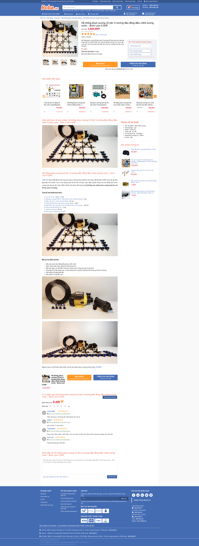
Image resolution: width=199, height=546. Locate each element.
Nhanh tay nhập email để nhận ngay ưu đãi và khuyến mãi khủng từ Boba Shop (103, 495)
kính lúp (82, 10)
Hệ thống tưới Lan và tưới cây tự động (95, 18)
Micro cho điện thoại (110, 10)
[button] (100, 64)
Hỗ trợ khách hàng (105, 1)
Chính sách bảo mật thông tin (69, 511)
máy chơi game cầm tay (98, 10)
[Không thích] (50, 406)
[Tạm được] (54, 406)
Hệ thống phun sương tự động (71, 18)
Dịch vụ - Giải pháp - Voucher (50, 18)
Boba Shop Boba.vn (142, 500)
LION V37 (45, 180)
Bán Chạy (81, 14)
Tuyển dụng (43, 502)
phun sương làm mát (68, 10)
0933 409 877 (154, 5)
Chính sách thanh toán (67, 498)
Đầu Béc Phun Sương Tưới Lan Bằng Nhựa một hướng (64, 205)
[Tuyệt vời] (65, 406)
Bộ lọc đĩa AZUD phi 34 (53, 207)
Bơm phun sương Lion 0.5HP (55, 211)
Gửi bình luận (112, 476)
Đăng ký (124, 498)
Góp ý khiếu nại (44, 496)
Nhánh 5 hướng (51, 209)
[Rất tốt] (61, 406)
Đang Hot (70, 14)
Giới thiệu (95, 1)
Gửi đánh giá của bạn (110, 397)
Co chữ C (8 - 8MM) (52, 197)
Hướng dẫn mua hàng (46, 505)
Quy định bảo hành (66, 504)
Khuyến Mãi (94, 14)
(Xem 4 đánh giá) (101, 35)
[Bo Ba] (49, 7)
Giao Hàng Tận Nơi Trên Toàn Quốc (131, 13)
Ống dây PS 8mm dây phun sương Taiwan (60, 203)
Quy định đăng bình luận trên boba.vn (55, 477)
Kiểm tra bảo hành (130, 1)
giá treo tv (76, 10)
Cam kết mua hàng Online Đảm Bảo (150, 13)
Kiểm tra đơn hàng (118, 1)
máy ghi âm (88, 10)
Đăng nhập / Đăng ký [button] (152, 1)
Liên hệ (140, 1)
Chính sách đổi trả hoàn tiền (68, 501)
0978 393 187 (154, 7)
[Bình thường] (58, 406)
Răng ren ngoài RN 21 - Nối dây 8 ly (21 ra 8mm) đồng (64, 199)
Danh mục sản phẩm (51, 14)
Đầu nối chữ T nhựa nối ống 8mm (57, 201)
